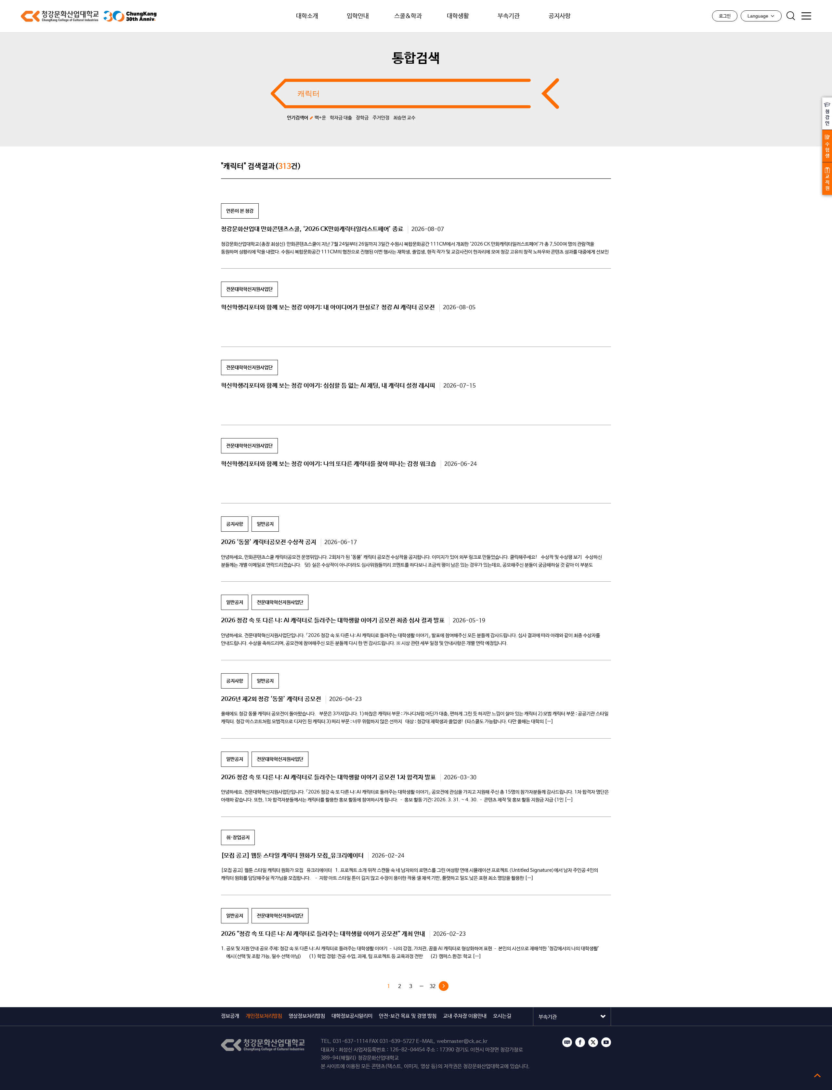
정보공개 (230, 1016)
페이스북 (580, 1042)
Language (758, 16)
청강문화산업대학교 (59, 16)
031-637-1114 (350, 1041)
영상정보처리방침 (307, 1016)
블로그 (567, 1042)
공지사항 (560, 16)
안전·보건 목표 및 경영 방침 (407, 1016)
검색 (790, 16)
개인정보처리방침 (264, 1016)
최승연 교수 (404, 117)
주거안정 (380, 117)
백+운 (320, 117)
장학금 (362, 117)
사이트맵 (806, 16)
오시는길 (502, 1016)
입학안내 (358, 16)
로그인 (725, 16)
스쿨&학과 (408, 16)
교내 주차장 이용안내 (465, 1016)
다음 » (443, 986)
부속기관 (509, 16)
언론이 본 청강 (240, 211)
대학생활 (458, 16)
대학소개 (307, 16)
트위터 (593, 1042)
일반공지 (265, 524)
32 (433, 986)
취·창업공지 (238, 837)
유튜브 (606, 1042)
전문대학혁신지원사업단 (249, 289)
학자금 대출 (341, 117)
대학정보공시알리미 (352, 1016)
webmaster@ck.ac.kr (462, 1041)
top (817, 1075)
